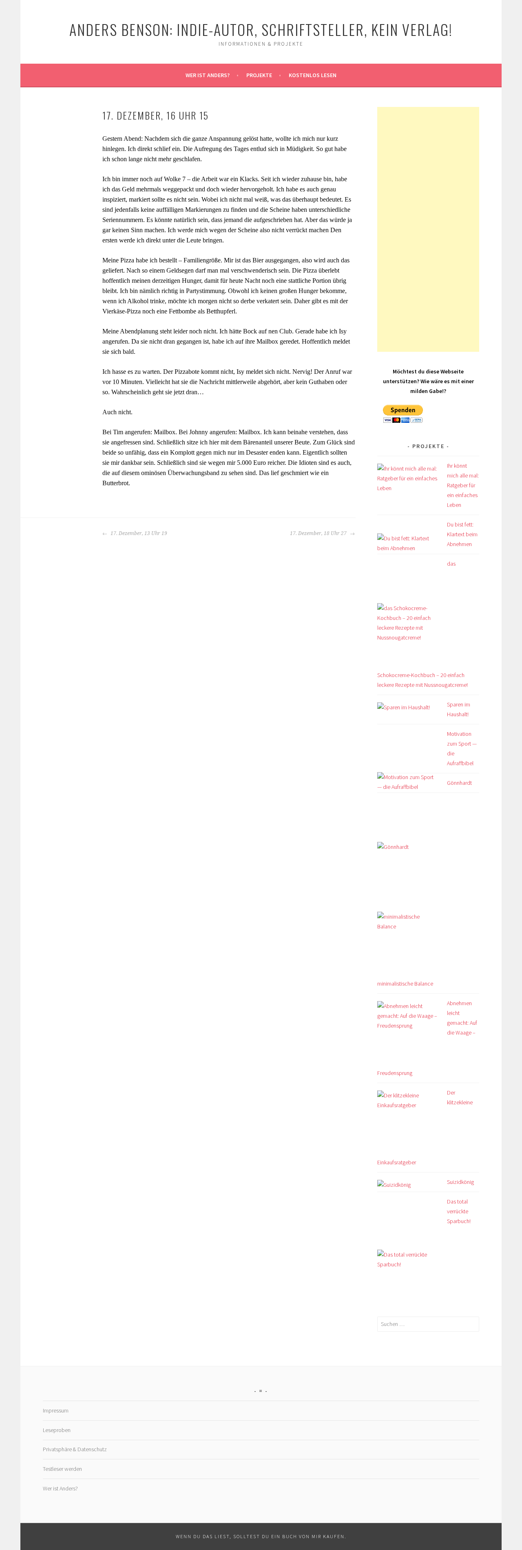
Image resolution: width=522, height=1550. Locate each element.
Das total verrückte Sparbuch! (459, 1211)
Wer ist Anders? (208, 75)
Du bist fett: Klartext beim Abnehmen (462, 534)
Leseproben (57, 1430)
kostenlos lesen (312, 75)
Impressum (56, 1410)
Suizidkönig (460, 1182)
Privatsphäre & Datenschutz (75, 1449)
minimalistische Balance (405, 983)
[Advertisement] (428, 229)
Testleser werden (62, 1468)
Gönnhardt (459, 782)
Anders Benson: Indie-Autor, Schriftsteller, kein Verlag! (261, 29)
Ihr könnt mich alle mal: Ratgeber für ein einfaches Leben (463, 485)
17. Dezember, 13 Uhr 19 (138, 533)
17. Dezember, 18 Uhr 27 (319, 533)
